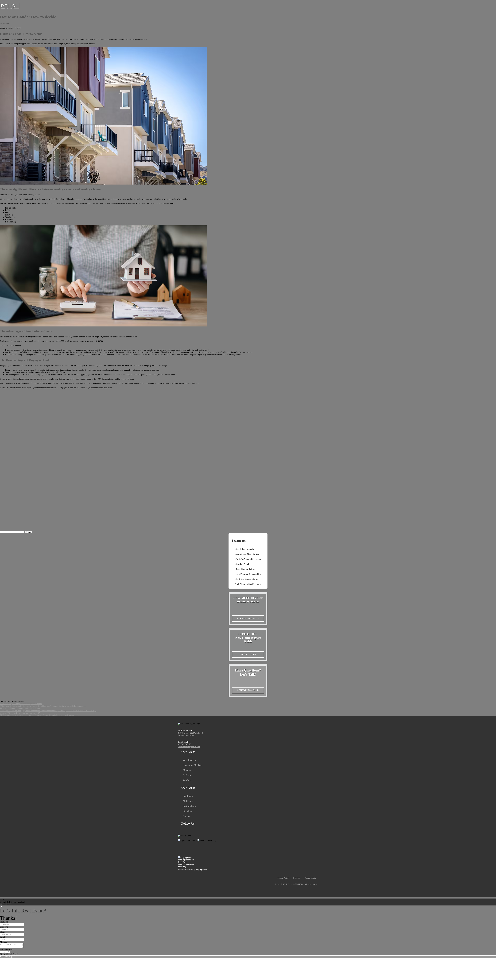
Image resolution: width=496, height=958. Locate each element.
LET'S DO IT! (6, 904)
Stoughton (187, 811)
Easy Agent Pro (201, 870)
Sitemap (296, 878)
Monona (187, 770)
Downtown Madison (192, 765)
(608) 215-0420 (184, 744)
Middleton (188, 801)
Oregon (186, 816)
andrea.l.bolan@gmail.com (189, 746)
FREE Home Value (248, 618)
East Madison (189, 806)
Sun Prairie (188, 796)
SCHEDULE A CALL (248, 690)
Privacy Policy (283, 878)
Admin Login (310, 878)
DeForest (187, 775)
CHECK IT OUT (248, 654)
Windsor (187, 780)
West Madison (189, 760)
